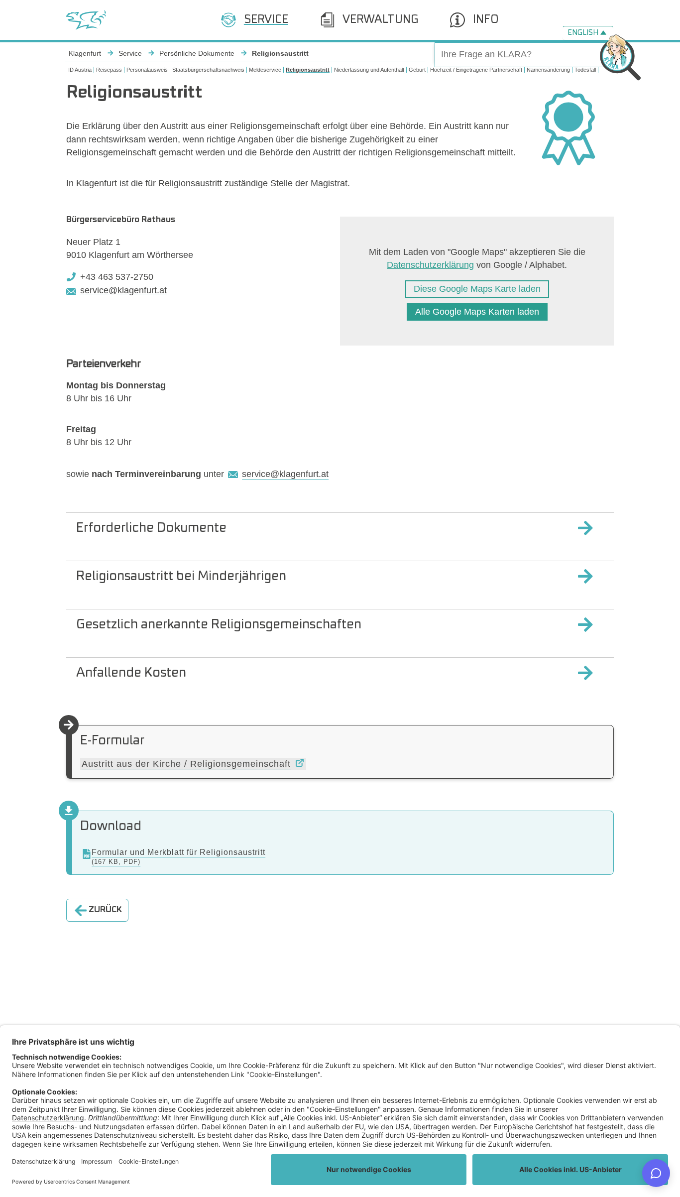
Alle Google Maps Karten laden (477, 312)
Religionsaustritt (308, 70)
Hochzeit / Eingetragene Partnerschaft (476, 70)
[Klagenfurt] (86, 20)
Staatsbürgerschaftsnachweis (208, 70)
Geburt (417, 70)
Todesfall (585, 70)
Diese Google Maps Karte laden (477, 289)
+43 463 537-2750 (116, 277)
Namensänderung (548, 70)
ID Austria (80, 70)
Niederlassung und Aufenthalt (369, 70)
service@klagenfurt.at (123, 290)
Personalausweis (147, 70)
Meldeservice (265, 70)
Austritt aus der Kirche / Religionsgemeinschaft (186, 764)
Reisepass (109, 70)
